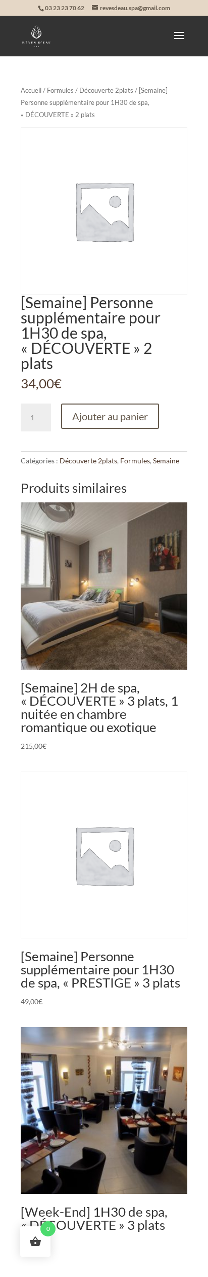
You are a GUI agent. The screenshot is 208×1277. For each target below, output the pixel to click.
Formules (60, 90)
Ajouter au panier (110, 416)
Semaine (166, 460)
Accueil (31, 90)
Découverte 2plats (106, 90)
